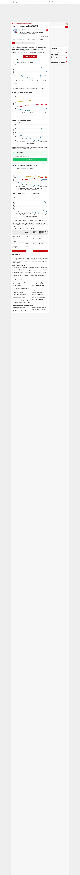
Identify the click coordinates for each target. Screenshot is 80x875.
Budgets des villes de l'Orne (38, 285)
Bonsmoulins (27, 23)
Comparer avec (35, 39)
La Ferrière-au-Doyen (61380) (38, 282)
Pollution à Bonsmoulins (37, 301)
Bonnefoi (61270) (16, 283)
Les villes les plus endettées (30, 56)
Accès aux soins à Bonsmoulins (38, 297)
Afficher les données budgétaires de (19, 39)
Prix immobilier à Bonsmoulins (19, 294)
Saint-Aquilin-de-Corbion (29, 32)
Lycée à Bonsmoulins (36, 290)
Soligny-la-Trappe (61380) (37, 283)
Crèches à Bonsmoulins (37, 292)
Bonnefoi (36, 32)
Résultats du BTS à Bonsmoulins (38, 309)
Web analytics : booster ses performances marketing (57, 57)
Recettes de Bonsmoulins (40, 251)
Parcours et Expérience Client (58, 62)
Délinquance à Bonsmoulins (37, 299)
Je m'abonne (29, 159)
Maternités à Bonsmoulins (37, 294)
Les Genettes (41, 32)
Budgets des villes (17, 23)
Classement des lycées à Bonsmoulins (21, 302)
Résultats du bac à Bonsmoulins (20, 310)
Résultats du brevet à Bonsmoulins (39, 307)
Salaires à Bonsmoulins (18, 292)
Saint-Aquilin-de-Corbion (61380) (20, 282)
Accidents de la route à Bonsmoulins (21, 300)
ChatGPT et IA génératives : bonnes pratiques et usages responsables (57, 53)
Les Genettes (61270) (17, 285)
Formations (55, 48)
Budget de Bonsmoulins (19, 251)
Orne (23, 23)
